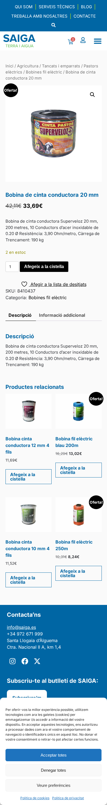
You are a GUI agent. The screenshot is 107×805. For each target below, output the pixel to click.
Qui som (24, 6)
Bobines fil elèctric (44, 72)
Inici (9, 66)
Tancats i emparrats (61, 66)
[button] (53, 25)
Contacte (85, 16)
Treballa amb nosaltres (39, 16)
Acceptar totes (54, 755)
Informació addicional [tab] (62, 315)
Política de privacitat (68, 798)
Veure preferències (54, 785)
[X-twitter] (37, 661)
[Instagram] (12, 661)
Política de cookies (34, 798)
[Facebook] (24, 661)
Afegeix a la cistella (44, 266)
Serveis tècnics (57, 6)
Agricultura (27, 66)
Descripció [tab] (20, 315)
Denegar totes (53, 770)
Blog (86, 6)
